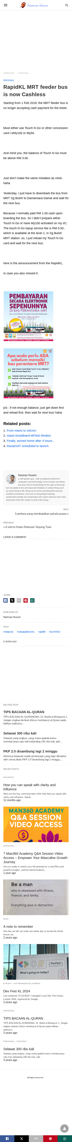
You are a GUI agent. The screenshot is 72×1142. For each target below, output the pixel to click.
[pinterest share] (25, 600)
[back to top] (64, 1128)
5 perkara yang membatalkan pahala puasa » (42, 513)
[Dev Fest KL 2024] (36, 962)
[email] (36, 1138)
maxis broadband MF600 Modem (29, 435)
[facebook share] (5, 600)
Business (8, 777)
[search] (67, 5)
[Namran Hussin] (36, 5)
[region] (36, 39)
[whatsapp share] (32, 600)
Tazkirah (21, 1041)
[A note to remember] (36, 897)
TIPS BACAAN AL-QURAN (23, 712)
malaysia (8, 631)
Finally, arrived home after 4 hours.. (30, 441)
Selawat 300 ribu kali (20, 733)
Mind (6, 919)
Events (7, 983)
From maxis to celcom (21, 430)
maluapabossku (25, 631)
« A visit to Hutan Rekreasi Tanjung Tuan (27, 527)
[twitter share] (12, 600)
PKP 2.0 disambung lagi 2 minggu (30, 751)
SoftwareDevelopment (27, 983)
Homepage (8, 73)
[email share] (19, 600)
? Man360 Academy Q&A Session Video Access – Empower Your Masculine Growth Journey (35, 858)
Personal (23, 73)
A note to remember (18, 926)
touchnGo (54, 631)
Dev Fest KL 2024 (16, 991)
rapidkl (42, 631)
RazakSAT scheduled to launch (28, 446)
